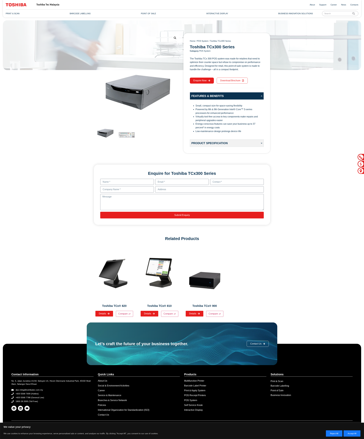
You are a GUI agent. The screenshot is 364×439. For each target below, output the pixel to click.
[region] (182, 431)
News (343, 5)
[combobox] (337, 13)
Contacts (354, 5)
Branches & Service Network (112, 400)
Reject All (334, 433)
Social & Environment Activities (113, 385)
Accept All (352, 433)
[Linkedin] (20, 408)
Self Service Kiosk (193, 405)
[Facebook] (13, 408)
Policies (102, 405)
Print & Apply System (194, 390)
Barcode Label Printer (195, 385)
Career (334, 5)
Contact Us (103, 415)
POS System (202, 41)
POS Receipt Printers (195, 395)
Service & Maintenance (109, 395)
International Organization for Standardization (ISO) (123, 410)
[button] (175, 38)
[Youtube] (27, 408)
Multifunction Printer (194, 381)
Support (322, 5)
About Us (102, 381)
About (312, 5)
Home (192, 41)
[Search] (354, 13)
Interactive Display (193, 410)
